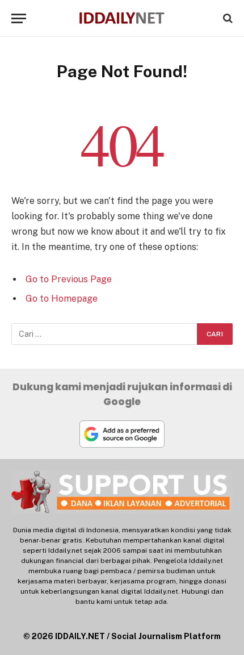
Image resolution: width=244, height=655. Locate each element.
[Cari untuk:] (104, 334)
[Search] (227, 18)
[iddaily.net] (121, 18)
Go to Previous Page (69, 279)
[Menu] (18, 18)
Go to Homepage (62, 298)
